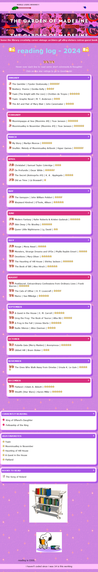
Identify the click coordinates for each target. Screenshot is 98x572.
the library (13, 40)
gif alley (62, 40)
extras (80, 40)
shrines (72, 40)
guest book (91, 40)
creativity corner (29, 40)
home (4, 40)
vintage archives (48, 40)
